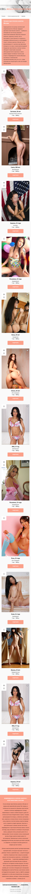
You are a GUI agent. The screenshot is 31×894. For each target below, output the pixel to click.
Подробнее (15, 119)
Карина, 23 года (15, 223)
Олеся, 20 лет (15, 391)
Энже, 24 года (15, 614)
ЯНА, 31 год (15, 447)
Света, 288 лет (15, 167)
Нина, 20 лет (15, 335)
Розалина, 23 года (16, 279)
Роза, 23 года (15, 558)
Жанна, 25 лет (15, 670)
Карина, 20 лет (15, 782)
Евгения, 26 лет (15, 111)
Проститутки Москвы (15, 891)
